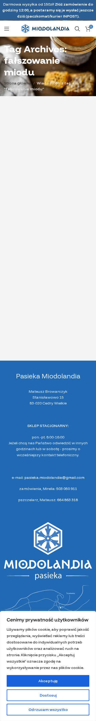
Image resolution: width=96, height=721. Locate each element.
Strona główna (17, 83)
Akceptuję (48, 681)
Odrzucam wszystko (48, 709)
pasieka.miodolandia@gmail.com (54, 477)
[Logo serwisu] (45, 28)
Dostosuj (48, 695)
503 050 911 (66, 488)
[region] (48, 666)
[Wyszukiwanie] (77, 28)
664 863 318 (67, 499)
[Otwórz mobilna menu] (6, 28)
